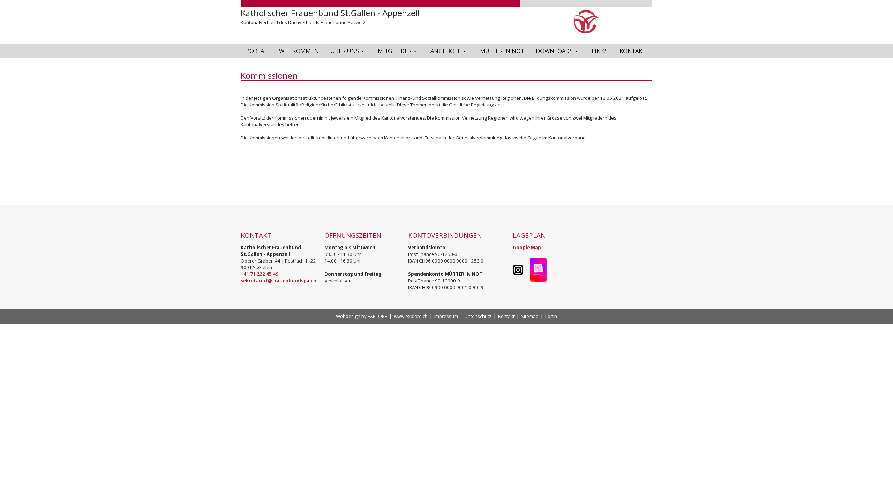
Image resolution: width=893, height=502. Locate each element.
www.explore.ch (411, 316)
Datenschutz (478, 316)
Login (551, 316)
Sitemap (530, 316)
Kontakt (506, 316)
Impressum (446, 316)
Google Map (527, 247)
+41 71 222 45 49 (259, 274)
